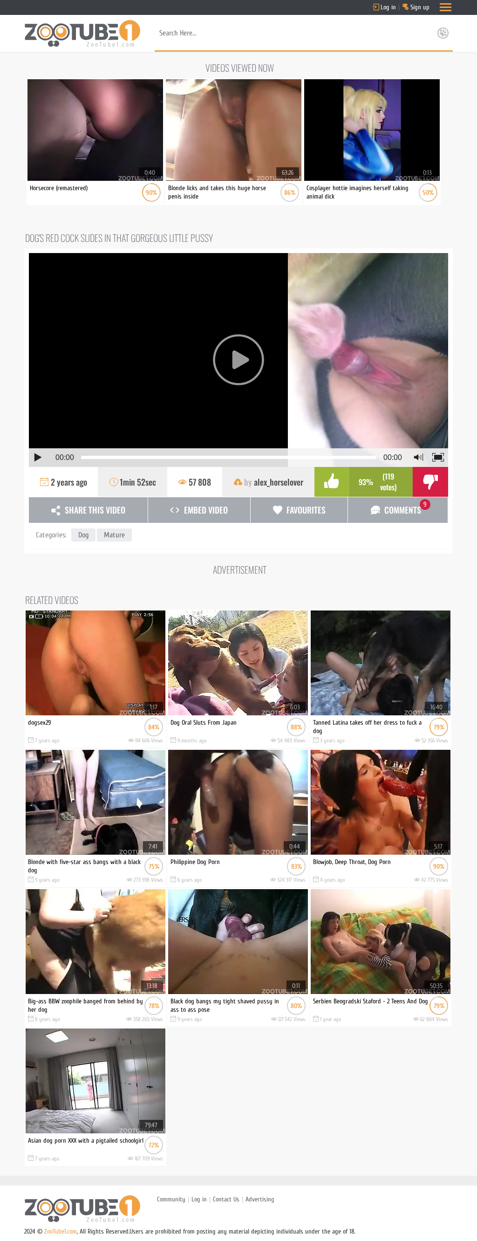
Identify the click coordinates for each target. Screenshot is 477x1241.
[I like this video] (332, 482)
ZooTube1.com (60, 1231)
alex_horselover (278, 482)
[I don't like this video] (430, 482)
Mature (114, 535)
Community (171, 1199)
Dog (83, 535)
